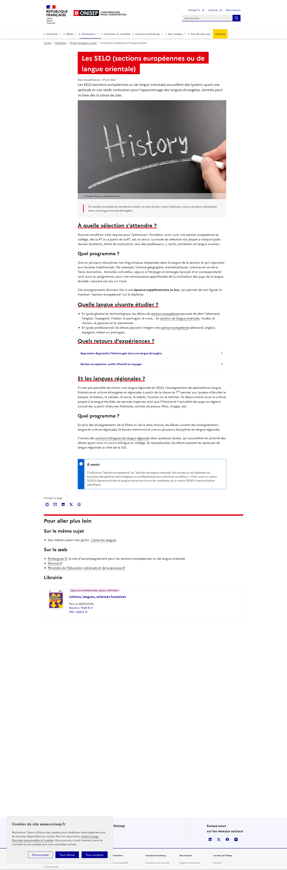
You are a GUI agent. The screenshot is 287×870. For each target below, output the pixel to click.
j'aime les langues (103, 540)
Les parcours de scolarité (157, 862)
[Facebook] (79, 504)
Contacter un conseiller (117, 34)
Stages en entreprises (189, 862)
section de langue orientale (179, 318)
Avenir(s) (220, 34)
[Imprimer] (47, 504)
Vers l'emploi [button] (175, 34)
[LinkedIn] (63, 504)
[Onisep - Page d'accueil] (86, 13)
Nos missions (233, 10)
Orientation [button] (88, 34)
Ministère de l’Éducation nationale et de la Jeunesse (85, 568)
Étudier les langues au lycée (83, 42)
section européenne (165, 313)
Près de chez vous (201, 34)
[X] (71, 504)
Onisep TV (194, 10)
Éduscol (53, 563)
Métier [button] (70, 34)
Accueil (47, 42)
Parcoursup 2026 (120, 862)
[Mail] (55, 504)
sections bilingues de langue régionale (123, 438)
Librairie (213, 10)
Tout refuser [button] (67, 855)
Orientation (60, 42)
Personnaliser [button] (40, 855)
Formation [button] (52, 34)
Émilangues (56, 558)
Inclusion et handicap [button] (147, 34)
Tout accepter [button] (95, 855)
